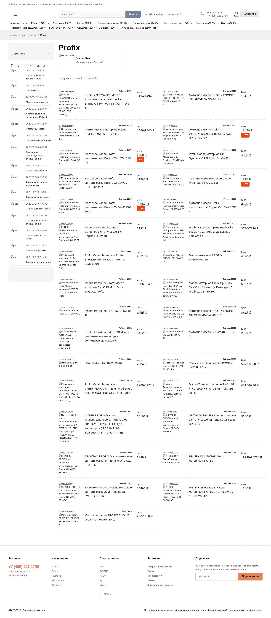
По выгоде (90, 78)
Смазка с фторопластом (38, 262)
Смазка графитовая (36, 250)
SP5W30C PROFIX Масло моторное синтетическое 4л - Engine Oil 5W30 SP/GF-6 (212, 420)
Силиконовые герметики (38, 140)
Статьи (150, 571)
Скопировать (173, 15)
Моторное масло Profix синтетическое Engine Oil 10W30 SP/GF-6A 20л (210, 134)
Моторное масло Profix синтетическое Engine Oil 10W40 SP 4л (108, 158)
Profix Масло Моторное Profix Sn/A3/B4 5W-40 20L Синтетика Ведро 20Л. (105, 260)
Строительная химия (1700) (112, 23)
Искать (133, 14)
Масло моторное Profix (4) (89, 62)
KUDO (103, 576)
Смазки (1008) (228, 23)
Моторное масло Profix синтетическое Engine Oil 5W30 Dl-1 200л (108, 207)
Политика (56, 576)
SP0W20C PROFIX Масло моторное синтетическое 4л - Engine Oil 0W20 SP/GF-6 (108, 461)
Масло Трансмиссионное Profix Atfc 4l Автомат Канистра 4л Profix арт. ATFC (212, 389)
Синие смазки (33, 90)
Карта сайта (58, 580)
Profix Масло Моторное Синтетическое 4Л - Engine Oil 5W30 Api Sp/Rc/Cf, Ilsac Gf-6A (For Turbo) (108, 389)
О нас (55, 566)
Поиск (55, 571)
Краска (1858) (84, 23)
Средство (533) (85, 28)
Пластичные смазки (36, 128)
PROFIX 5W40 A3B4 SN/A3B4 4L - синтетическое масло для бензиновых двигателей (107, 336)
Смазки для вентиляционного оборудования (35, 155)
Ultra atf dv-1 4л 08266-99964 (103, 363)
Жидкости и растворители (160, 585)
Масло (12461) (38, 23)
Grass (103, 585)
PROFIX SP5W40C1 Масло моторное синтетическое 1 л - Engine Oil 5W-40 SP (104, 232)
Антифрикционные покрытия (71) (139, 28)
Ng (101, 580)
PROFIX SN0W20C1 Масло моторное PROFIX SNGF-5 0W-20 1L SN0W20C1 (211, 492)
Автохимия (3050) (62, 23)
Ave (101, 566)
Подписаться (250, 576)
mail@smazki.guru (155, 14)
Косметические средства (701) (27, 28)
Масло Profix (18, 53)
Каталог (151, 580)
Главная (12, 35)
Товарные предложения (159, 566)
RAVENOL (105, 571)
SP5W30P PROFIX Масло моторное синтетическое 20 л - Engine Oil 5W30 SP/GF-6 (108, 492)
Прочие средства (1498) (145, 23)
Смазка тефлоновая (36, 170)
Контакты (250, 14)
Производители (16, 23)
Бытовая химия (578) (60, 28)
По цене (77, 78)
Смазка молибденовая (37, 197)
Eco (101, 589)
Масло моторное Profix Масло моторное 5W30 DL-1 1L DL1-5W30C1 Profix (104, 287)
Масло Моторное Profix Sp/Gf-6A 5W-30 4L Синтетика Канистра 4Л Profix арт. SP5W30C (210, 287)
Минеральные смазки (37, 102)
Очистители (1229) (205, 23)
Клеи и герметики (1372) (176, 23)
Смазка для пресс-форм (38, 208)
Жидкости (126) (107, 28)
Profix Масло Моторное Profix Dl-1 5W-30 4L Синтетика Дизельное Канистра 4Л (211, 232)
